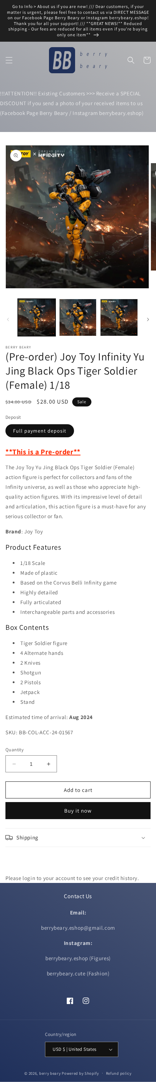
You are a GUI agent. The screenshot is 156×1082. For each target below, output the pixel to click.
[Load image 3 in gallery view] (119, 317)
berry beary (50, 1072)
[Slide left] (8, 319)
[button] (9, 60)
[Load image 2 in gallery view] (78, 317)
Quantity (14, 750)
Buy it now (78, 810)
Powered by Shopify (80, 1072)
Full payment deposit (39, 431)
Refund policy (119, 1073)
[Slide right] (148, 319)
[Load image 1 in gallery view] (37, 317)
